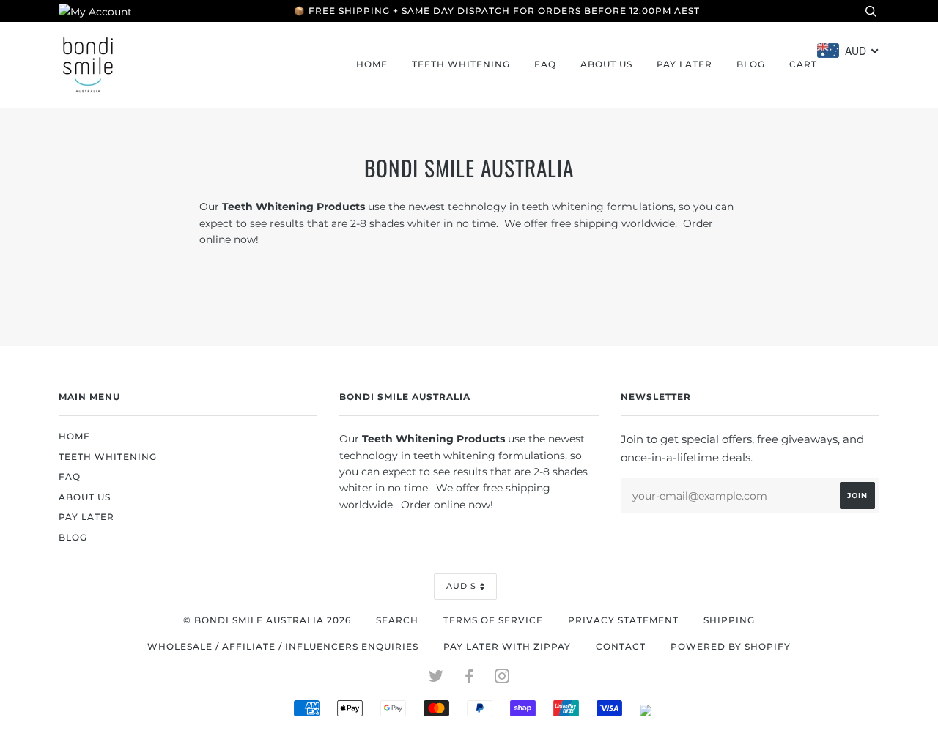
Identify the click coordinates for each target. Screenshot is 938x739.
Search (397, 620)
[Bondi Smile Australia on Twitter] (436, 679)
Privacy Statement (623, 620)
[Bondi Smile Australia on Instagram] (502, 679)
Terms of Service (493, 620)
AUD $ (461, 586)
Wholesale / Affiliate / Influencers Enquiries (282, 647)
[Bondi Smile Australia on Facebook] (469, 679)
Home (372, 64)
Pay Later (684, 64)
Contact (621, 647)
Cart (803, 64)
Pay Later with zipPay (507, 647)
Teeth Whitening (461, 64)
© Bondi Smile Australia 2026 (267, 620)
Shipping (729, 620)
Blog (750, 64)
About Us (606, 64)
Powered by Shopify (731, 647)
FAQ (545, 64)
